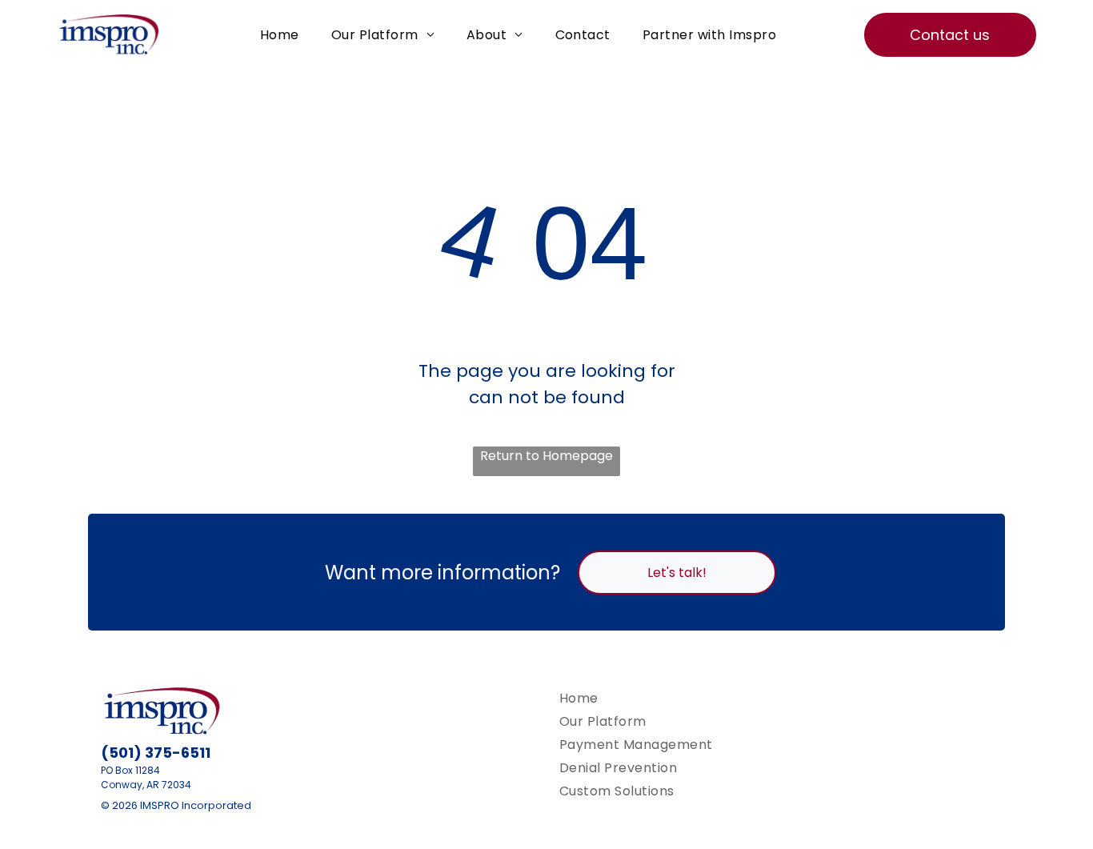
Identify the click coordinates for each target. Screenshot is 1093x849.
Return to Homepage (546, 456)
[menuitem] (279, 35)
